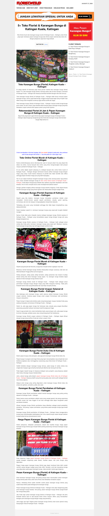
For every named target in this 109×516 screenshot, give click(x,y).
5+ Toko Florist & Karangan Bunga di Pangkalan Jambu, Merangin (79, 63)
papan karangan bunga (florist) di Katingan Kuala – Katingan (49, 458)
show (46, 44)
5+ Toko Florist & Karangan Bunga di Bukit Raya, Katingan (79, 47)
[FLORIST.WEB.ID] (29, 3)
